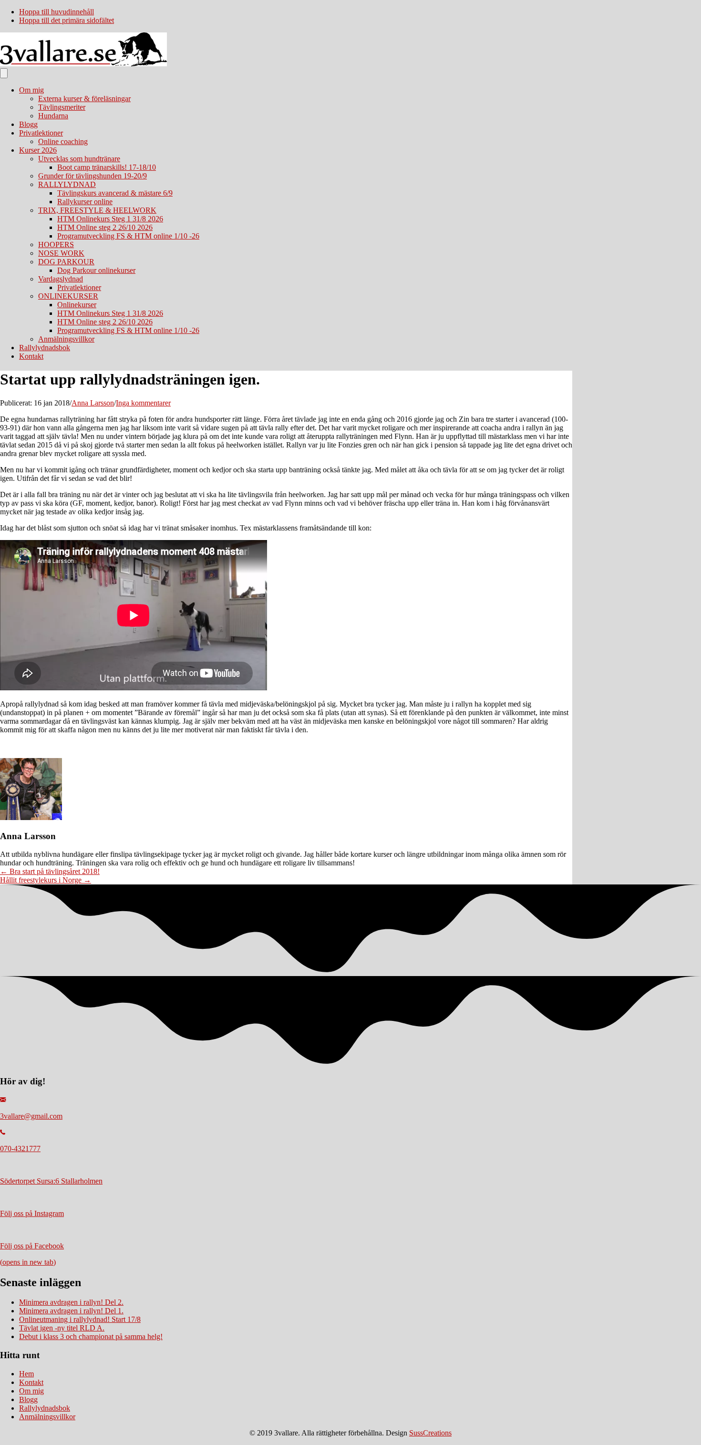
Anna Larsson (93, 403)
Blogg (28, 124)
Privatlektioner (41, 133)
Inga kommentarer (143, 403)
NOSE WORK (61, 253)
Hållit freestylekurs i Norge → (45, 880)
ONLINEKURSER (68, 296)
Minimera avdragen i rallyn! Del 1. (71, 1311)
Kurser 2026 (38, 150)
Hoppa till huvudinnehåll (56, 12)
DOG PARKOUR (66, 262)
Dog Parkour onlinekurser (96, 270)
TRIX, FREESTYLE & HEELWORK (97, 210)
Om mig (31, 90)
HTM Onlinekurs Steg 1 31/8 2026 (110, 219)
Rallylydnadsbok (44, 347)
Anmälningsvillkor (66, 339)
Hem (26, 1374)
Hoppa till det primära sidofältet (66, 20)
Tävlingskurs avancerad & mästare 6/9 (115, 193)
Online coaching (63, 141)
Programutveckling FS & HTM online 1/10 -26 (128, 236)
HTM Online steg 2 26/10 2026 (105, 227)
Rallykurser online (85, 202)
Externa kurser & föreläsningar (84, 98)
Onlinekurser (76, 305)
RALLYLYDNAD (67, 184)
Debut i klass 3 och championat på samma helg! (91, 1336)
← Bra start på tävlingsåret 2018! (50, 871)
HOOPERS (56, 244)
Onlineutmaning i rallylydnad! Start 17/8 (80, 1319)
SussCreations (430, 1433)
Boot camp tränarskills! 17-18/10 (106, 167)
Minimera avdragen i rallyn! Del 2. (71, 1302)
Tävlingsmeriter (61, 107)
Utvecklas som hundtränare (79, 159)
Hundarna (53, 116)
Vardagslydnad (60, 279)
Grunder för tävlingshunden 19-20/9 (92, 176)
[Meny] (4, 73)
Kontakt (31, 356)
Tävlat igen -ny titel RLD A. (61, 1328)
